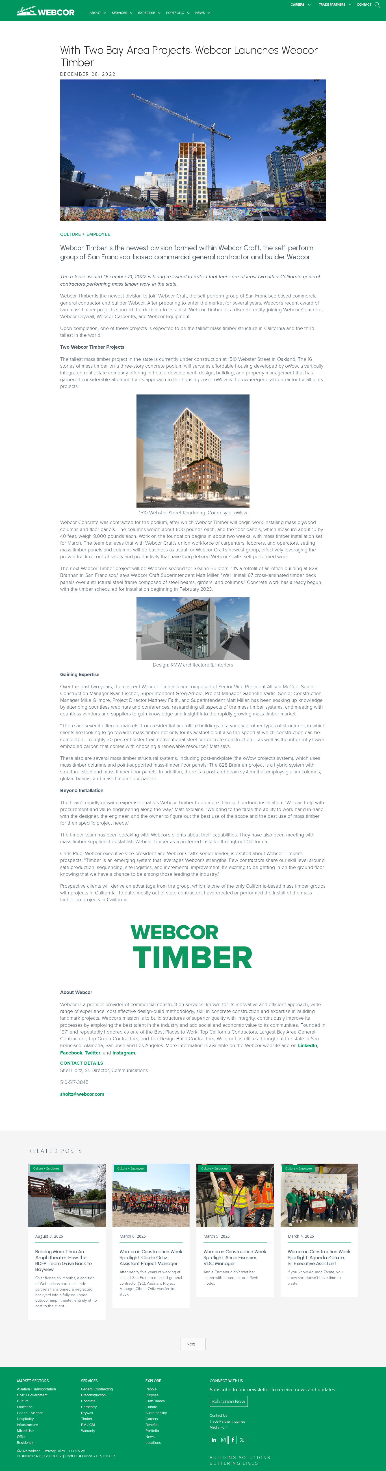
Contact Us (218, 1415)
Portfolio (152, 1430)
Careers (152, 1418)
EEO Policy (77, 1451)
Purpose (152, 1394)
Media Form (219, 1427)
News (150, 1436)
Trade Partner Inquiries (227, 1421)
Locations (153, 1442)
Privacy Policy (55, 1451)
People (151, 1389)
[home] (45, 10)
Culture (151, 1406)
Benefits (152, 1424)
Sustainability (156, 1412)
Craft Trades (155, 1400)
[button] (99, 13)
